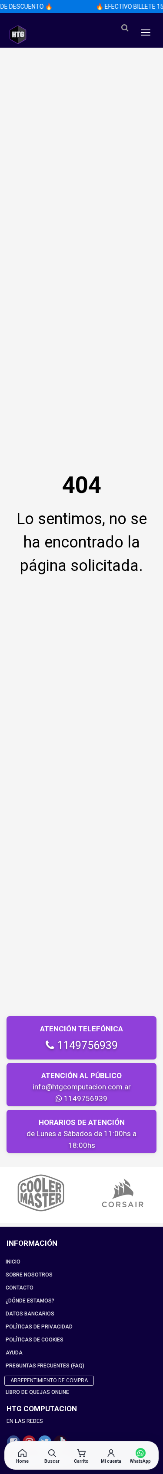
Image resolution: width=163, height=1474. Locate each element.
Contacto (19, 1288)
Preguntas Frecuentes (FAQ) (45, 1366)
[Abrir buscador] (125, 28)
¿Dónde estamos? (30, 1301)
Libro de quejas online (37, 1392)
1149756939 (86, 1045)
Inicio (13, 1262)
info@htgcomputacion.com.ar (82, 1086)
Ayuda (14, 1353)
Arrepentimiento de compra (49, 1380)
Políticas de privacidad (39, 1327)
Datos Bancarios (30, 1314)
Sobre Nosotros (29, 1275)
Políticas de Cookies (34, 1340)
